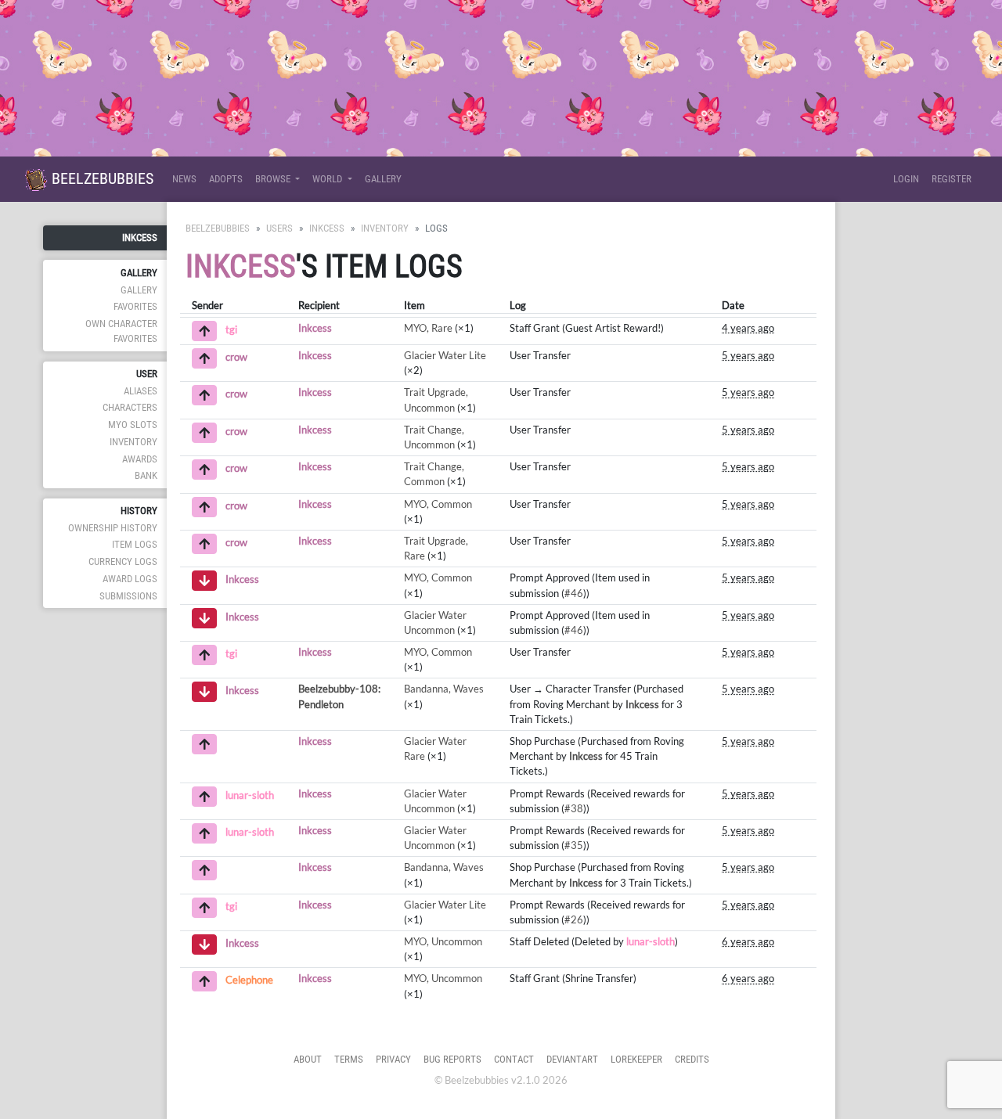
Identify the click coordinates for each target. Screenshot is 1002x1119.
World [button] (328, 179)
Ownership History (112, 528)
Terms (348, 1059)
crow (236, 357)
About (308, 1059)
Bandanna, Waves (444, 688)
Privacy (393, 1059)
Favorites (135, 306)
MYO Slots (132, 424)
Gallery (383, 179)
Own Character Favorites (121, 331)
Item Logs (134, 544)
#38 (573, 808)
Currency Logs (122, 561)
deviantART (572, 1059)
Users (279, 228)
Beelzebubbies (100, 178)
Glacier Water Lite (445, 355)
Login (906, 179)
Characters (130, 407)
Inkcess (139, 237)
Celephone (249, 980)
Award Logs (130, 579)
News (184, 179)
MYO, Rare (428, 328)
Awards (139, 459)
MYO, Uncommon (443, 941)
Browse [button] (274, 179)
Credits (692, 1059)
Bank (146, 475)
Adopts (226, 179)
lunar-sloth (249, 795)
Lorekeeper (636, 1059)
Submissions (128, 596)
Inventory (133, 442)
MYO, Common (438, 504)
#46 (573, 593)
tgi (231, 329)
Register (951, 179)
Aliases (140, 391)
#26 (573, 919)
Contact (514, 1059)
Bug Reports (452, 1059)
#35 (573, 845)
